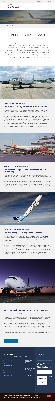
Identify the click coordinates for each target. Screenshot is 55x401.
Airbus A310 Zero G (31, 313)
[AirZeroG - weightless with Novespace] (27, 6)
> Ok (49, 395)
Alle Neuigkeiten (28, 375)
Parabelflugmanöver (43, 110)
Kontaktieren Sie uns (18, 367)
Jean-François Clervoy (23, 239)
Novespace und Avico (18, 356)
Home (4, 25)
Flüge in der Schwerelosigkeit (17, 359)
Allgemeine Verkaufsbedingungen (18, 370)
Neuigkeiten (16, 365)
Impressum (16, 373)
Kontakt (39, 1)
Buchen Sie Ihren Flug (18, 363)
